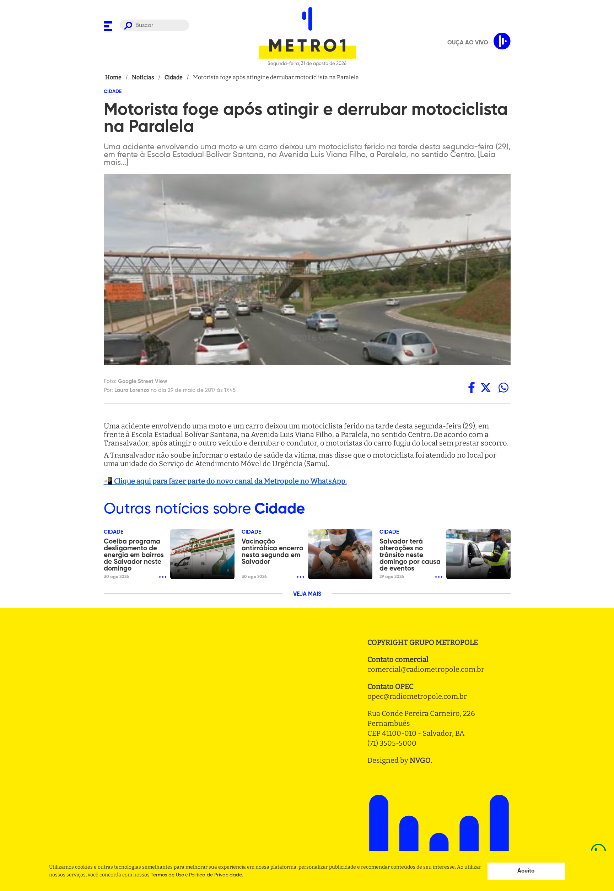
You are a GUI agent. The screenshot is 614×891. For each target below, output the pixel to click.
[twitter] (486, 387)
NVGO (420, 760)
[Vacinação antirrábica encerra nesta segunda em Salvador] (340, 554)
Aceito (526, 871)
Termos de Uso (167, 875)
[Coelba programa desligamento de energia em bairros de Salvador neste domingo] (202, 554)
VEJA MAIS (307, 594)
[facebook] (471, 387)
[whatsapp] (503, 387)
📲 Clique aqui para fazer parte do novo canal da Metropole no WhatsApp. (225, 481)
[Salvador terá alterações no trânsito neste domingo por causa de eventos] (478, 554)
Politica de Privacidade (215, 875)
